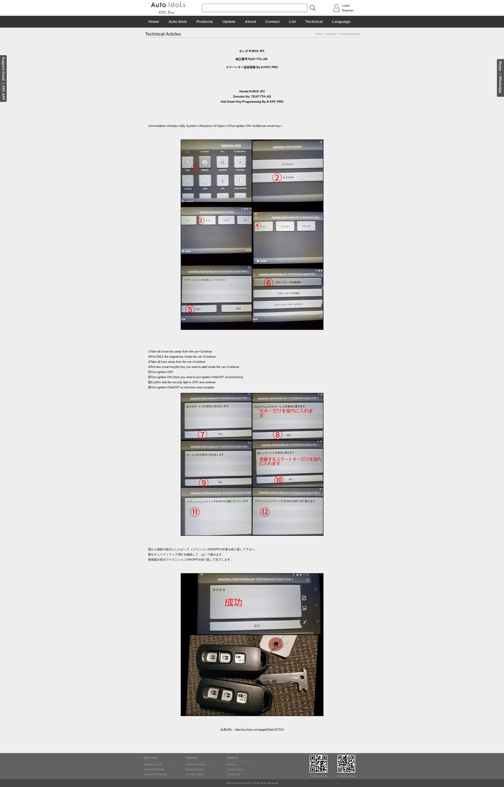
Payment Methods (154, 769)
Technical (314, 22)
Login (346, 5)
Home (153, 22)
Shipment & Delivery (155, 774)
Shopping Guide (153, 764)
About (250, 22)
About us (232, 764)
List (292, 22)
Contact (272, 22)
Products (204, 22)
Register (348, 10)
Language (341, 22)
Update (228, 22)
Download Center (195, 769)
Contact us (233, 774)
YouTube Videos (194, 774)
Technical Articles (195, 764)
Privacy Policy (235, 769)
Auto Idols (178, 22)
